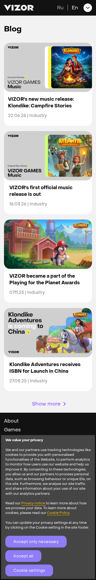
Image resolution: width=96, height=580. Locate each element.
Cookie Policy (58, 512)
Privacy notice (33, 503)
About (11, 421)
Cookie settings (29, 570)
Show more (46, 404)
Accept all (23, 556)
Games (12, 430)
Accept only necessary (36, 541)
